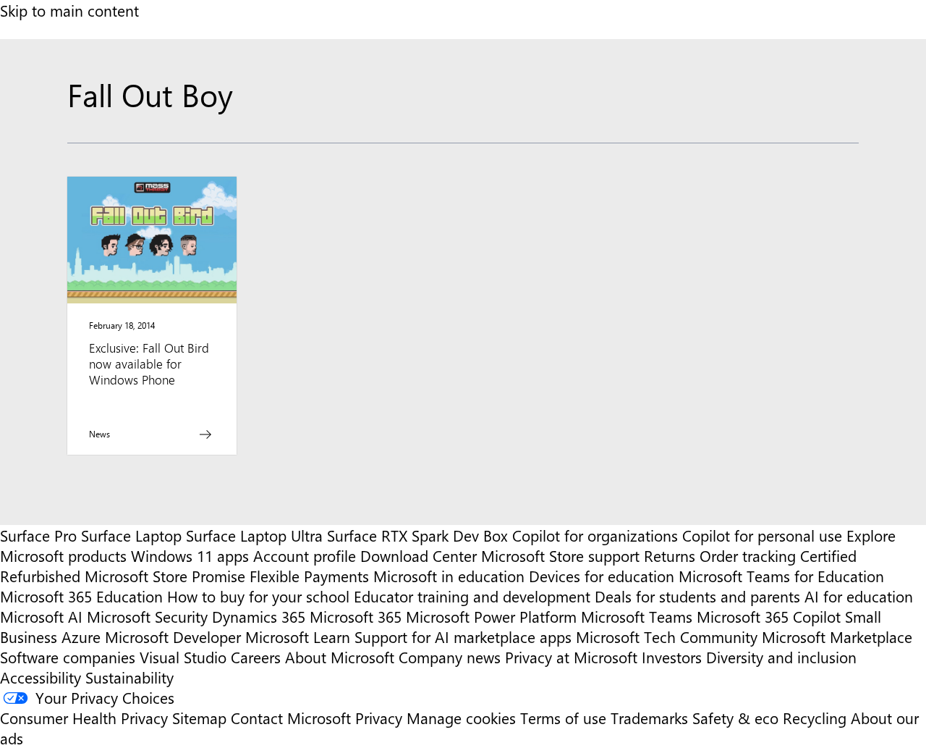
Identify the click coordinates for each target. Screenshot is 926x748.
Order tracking (748, 555)
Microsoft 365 (356, 616)
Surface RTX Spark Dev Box (417, 535)
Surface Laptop (131, 535)
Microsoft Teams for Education (781, 576)
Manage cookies (461, 717)
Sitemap (199, 717)
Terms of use (563, 717)
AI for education (858, 596)
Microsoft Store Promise (165, 576)
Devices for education (601, 576)
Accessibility (40, 677)
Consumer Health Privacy (84, 717)
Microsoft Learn (297, 636)
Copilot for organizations (595, 535)
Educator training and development (472, 596)
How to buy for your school (258, 596)
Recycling (814, 717)
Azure (81, 636)
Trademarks (649, 717)
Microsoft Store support (560, 555)
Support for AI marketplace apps (463, 636)
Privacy (381, 717)
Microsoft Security (147, 616)
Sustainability (129, 677)
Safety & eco (735, 717)
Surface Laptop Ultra (254, 535)
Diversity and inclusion (781, 657)
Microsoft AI (41, 616)
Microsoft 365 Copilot (769, 616)
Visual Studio (183, 657)
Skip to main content (69, 10)
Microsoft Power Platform (491, 616)
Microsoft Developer (173, 636)
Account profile (304, 555)
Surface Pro (38, 535)
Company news (450, 657)
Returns (669, 555)
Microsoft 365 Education (81, 596)
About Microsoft (339, 657)
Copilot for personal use (762, 535)
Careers (256, 657)
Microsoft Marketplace (837, 636)
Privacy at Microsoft (571, 657)
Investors (672, 657)
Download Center (418, 555)
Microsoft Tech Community (666, 636)
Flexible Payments (309, 576)
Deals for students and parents (697, 596)
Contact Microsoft (291, 717)
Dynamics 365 (258, 616)
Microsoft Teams (636, 616)
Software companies (67, 657)
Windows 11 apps (190, 555)
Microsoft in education (448, 576)
